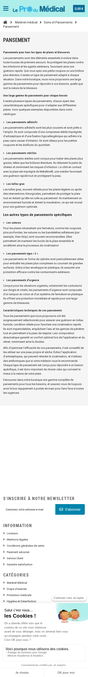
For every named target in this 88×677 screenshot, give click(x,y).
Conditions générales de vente (25, 545)
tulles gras (18, 183)
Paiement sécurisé (18, 552)
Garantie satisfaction (19, 564)
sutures (16, 222)
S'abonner (72, 509)
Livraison (12, 533)
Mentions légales (17, 539)
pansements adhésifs (25, 122)
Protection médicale (19, 595)
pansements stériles (24, 153)
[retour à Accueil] (5, 22)
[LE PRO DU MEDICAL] (39, 8)
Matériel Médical (17, 582)
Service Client (15, 558)
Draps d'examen (17, 589)
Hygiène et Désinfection (21, 601)
